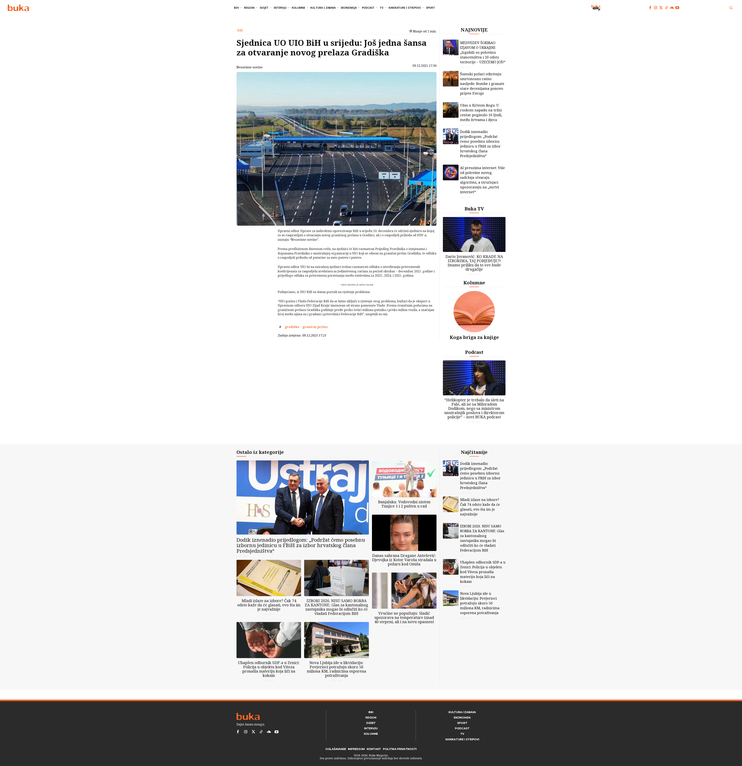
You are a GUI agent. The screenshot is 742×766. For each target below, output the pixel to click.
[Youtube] (677, 8)
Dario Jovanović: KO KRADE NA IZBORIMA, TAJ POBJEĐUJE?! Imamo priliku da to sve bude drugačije (474, 263)
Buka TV (474, 208)
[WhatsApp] (267, 260)
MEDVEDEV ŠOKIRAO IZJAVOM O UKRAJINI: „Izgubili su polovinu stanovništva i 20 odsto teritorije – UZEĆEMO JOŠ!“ (482, 52)
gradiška (292, 327)
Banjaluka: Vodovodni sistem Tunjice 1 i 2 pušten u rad (404, 504)
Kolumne (474, 282)
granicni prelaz (315, 327)
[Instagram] (656, 8)
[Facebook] (650, 8)
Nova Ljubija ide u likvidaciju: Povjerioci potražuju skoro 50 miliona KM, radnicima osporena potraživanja (336, 669)
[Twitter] (661, 8)
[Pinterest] (267, 251)
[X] (267, 242)
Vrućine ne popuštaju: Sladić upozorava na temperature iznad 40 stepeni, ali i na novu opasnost (404, 617)
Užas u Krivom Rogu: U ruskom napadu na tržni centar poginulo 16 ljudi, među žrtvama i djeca (481, 112)
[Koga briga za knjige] (474, 311)
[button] (730, 7)
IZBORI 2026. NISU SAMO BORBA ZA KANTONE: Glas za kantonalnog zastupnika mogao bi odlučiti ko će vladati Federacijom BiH (336, 607)
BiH (240, 30)
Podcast (474, 352)
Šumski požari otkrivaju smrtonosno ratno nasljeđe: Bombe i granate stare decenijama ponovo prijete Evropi (482, 84)
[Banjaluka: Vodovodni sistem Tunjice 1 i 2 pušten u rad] (404, 479)
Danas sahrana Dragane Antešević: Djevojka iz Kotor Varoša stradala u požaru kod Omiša (404, 560)
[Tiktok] (666, 8)
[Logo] (18, 7)
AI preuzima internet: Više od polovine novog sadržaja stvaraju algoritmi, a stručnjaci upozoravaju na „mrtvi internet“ (482, 179)
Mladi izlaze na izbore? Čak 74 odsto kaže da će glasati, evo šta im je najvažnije (268, 605)
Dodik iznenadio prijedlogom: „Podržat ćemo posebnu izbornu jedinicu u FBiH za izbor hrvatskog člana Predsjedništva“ (480, 143)
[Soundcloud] (672, 8)
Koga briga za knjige (474, 337)
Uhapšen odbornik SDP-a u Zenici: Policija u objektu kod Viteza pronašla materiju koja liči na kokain (269, 669)
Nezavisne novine (250, 67)
